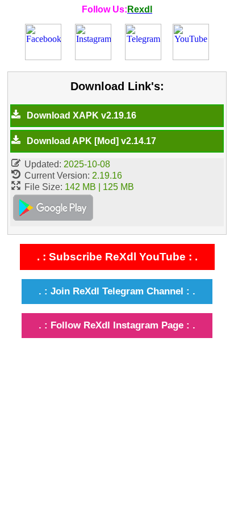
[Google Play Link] (52, 209)
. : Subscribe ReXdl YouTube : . (117, 257)
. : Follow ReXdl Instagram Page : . (117, 325)
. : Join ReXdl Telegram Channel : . (117, 291)
